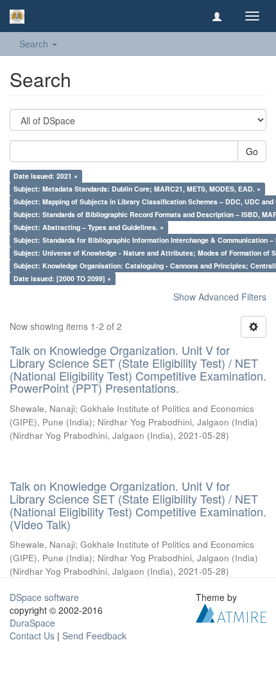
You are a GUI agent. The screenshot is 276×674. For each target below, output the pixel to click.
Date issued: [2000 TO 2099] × (62, 278)
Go (252, 151)
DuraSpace (32, 622)
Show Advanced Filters (219, 296)
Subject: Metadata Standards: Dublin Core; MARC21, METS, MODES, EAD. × (137, 188)
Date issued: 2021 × (45, 176)
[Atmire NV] (231, 611)
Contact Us (32, 635)
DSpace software (44, 597)
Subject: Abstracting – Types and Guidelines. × (88, 227)
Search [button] (35, 43)
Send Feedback (94, 635)
